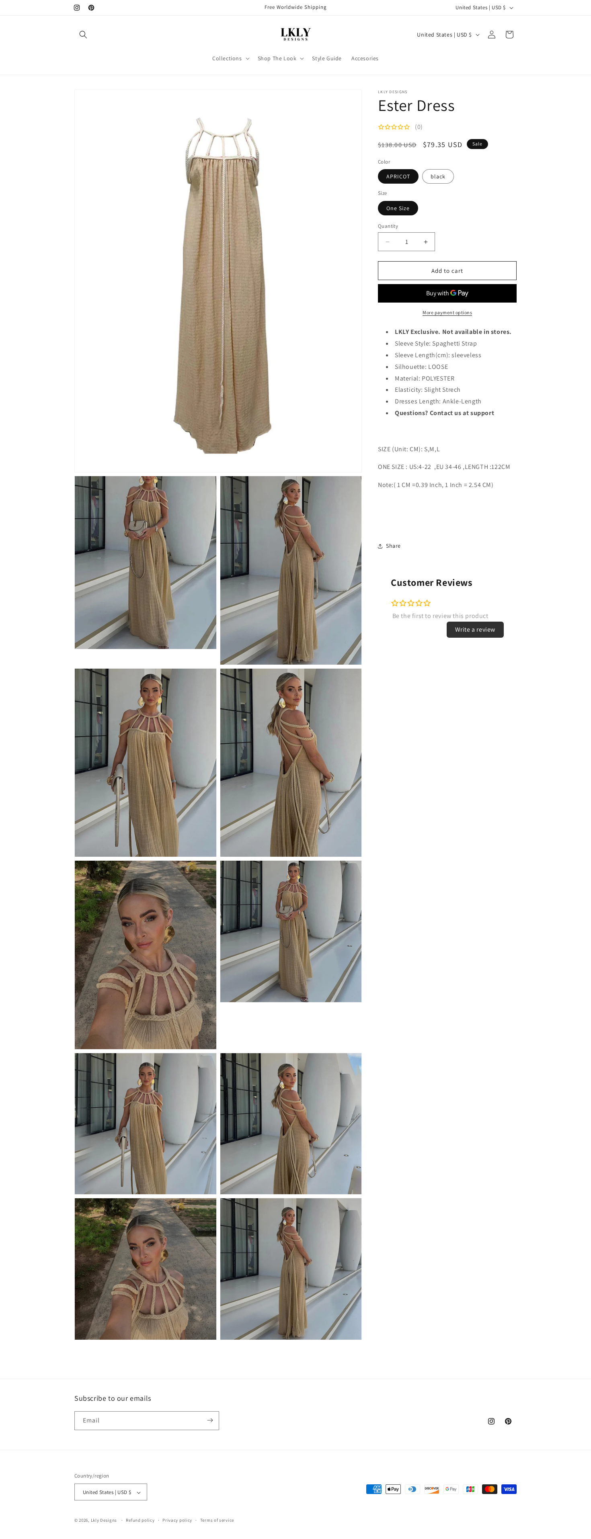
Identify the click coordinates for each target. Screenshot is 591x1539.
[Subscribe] (210, 1420)
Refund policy (140, 1520)
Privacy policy (177, 1520)
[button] (83, 34)
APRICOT (398, 176)
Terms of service (217, 1520)
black (438, 176)
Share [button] (393, 545)
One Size (398, 208)
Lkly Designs (104, 1520)
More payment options (447, 312)
